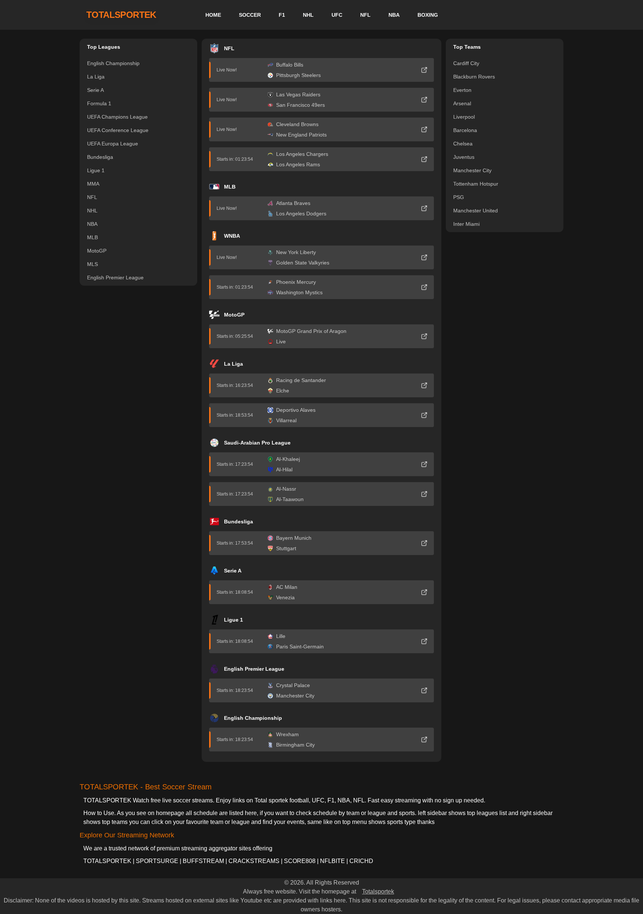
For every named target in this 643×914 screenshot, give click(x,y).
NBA (394, 15)
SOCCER (250, 15)
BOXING (428, 15)
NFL (365, 15)
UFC (337, 15)
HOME (213, 15)
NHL (308, 15)
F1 (282, 15)
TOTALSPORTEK (121, 15)
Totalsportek (378, 891)
